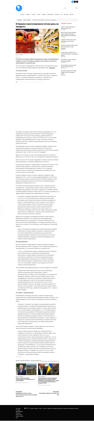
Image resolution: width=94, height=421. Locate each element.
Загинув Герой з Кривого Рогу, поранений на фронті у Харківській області (69, 54)
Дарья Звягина (26, 382)
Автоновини (50, 14)
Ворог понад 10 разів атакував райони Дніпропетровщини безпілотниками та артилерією (68, 34)
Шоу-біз (72, 14)
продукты (20, 356)
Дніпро (28, 14)
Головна (22, 14)
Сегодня (52, 68)
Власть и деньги (19, 54)
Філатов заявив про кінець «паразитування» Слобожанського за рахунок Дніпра (25, 379)
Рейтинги (57, 14)
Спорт (38, 14)
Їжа (61, 14)
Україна (44, 14)
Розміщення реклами (57, 408)
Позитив (66, 14)
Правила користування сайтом (70, 408)
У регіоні (33, 14)
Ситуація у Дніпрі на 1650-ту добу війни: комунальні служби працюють (69, 47)
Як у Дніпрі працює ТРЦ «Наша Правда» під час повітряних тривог (68, 72)
